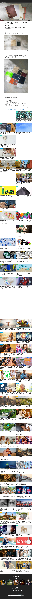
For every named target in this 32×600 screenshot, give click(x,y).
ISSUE (1, 525)
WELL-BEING (1, 148)
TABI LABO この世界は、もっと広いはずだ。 (16, 109)
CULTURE (1, 160)
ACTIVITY (1, 370)
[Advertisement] (16, 305)
